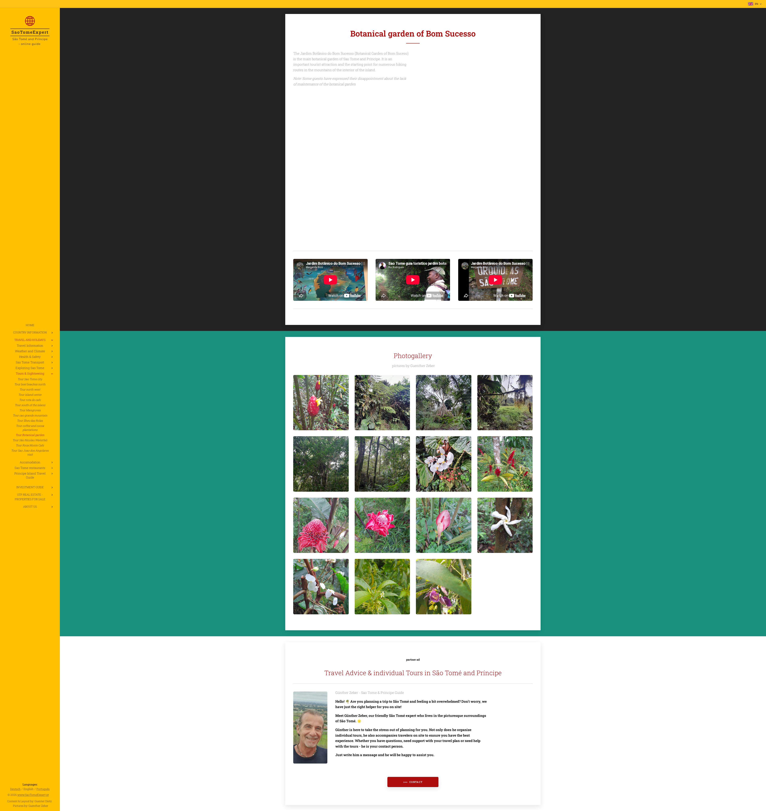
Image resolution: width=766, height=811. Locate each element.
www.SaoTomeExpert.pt (33, 795)
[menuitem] (30, 325)
